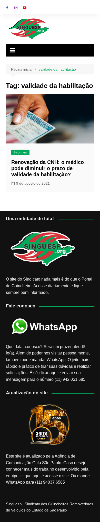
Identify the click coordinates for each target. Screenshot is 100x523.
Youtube (24, 8)
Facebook (7, 8)
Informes (20, 152)
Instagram (16, 8)
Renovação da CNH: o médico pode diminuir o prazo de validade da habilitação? (47, 168)
